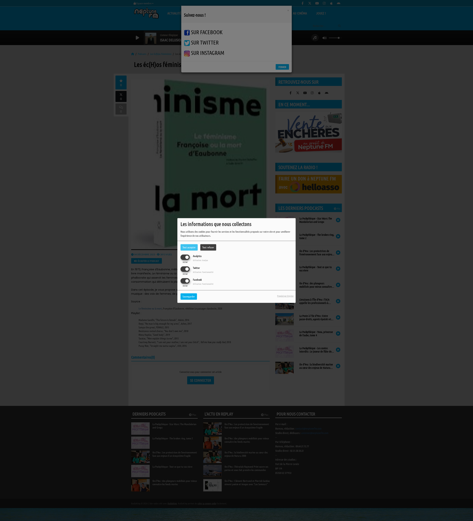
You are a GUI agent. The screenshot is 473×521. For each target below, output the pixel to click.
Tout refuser (208, 247)
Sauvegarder (189, 296)
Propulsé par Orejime (285, 295)
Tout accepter (189, 247)
